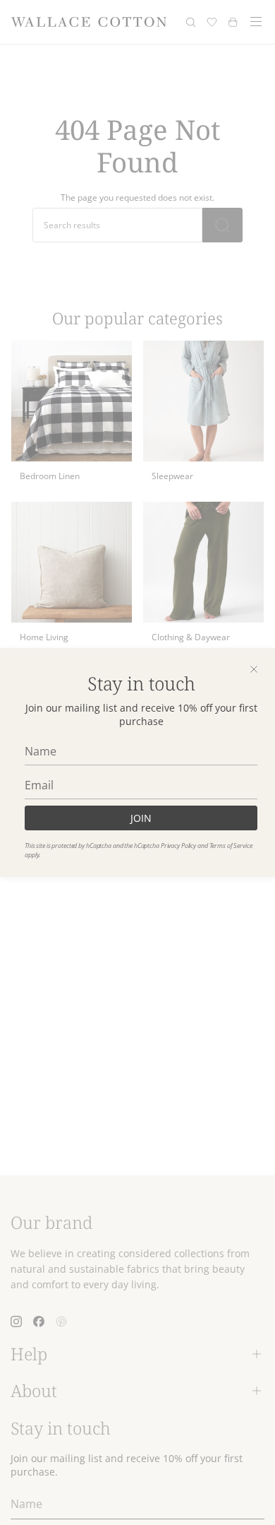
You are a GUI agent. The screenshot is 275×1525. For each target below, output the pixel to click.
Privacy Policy (178, 845)
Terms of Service (230, 845)
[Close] (254, 669)
